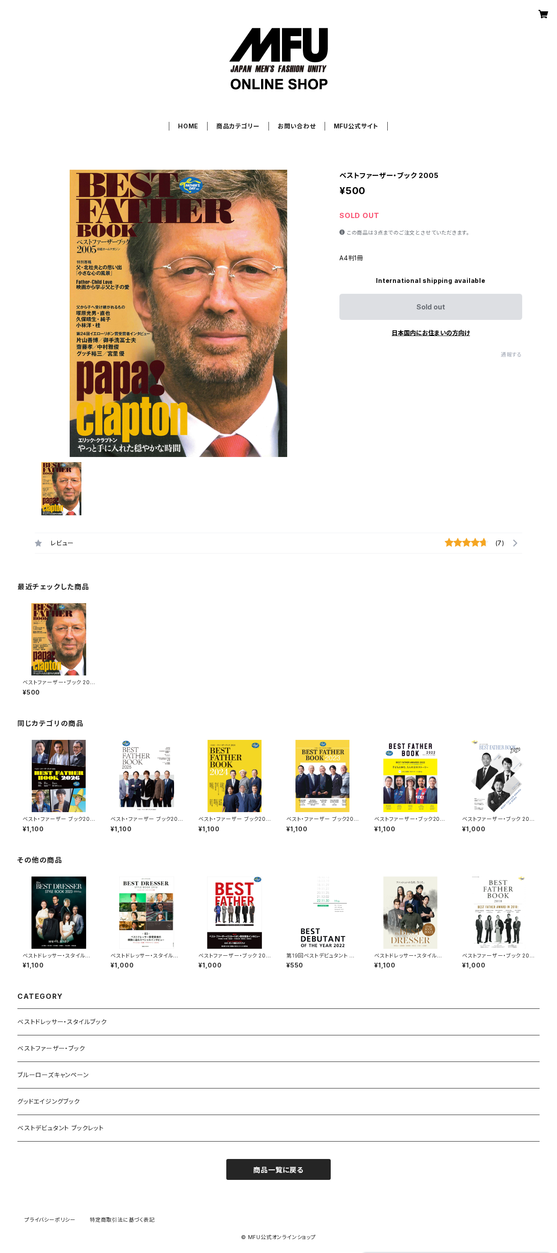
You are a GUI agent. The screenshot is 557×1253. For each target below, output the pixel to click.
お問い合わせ (297, 126)
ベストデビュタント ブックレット (60, 1128)
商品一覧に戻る (278, 1170)
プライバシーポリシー (50, 1219)
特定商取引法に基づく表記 (122, 1219)
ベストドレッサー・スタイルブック (62, 1021)
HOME (188, 126)
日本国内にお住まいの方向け (431, 332)
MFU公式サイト (356, 126)
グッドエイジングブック (48, 1101)
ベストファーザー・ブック (51, 1048)
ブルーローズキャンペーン (53, 1074)
